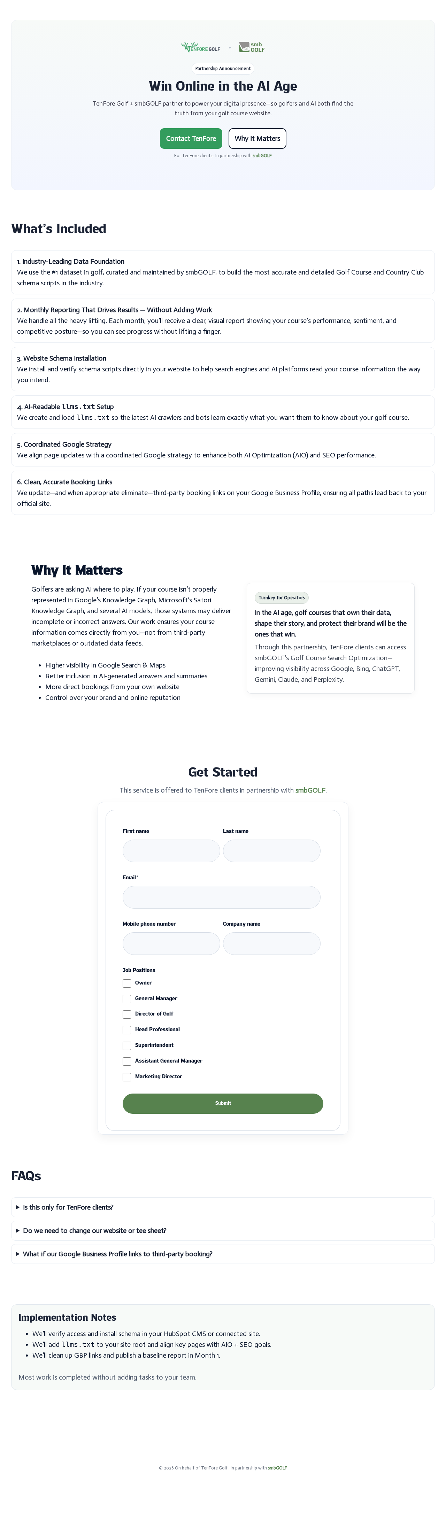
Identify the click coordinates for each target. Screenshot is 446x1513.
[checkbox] (222, 1030)
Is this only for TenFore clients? (68, 1207)
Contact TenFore (191, 138)
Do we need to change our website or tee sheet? (95, 1230)
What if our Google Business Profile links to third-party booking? (118, 1254)
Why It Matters (257, 138)
